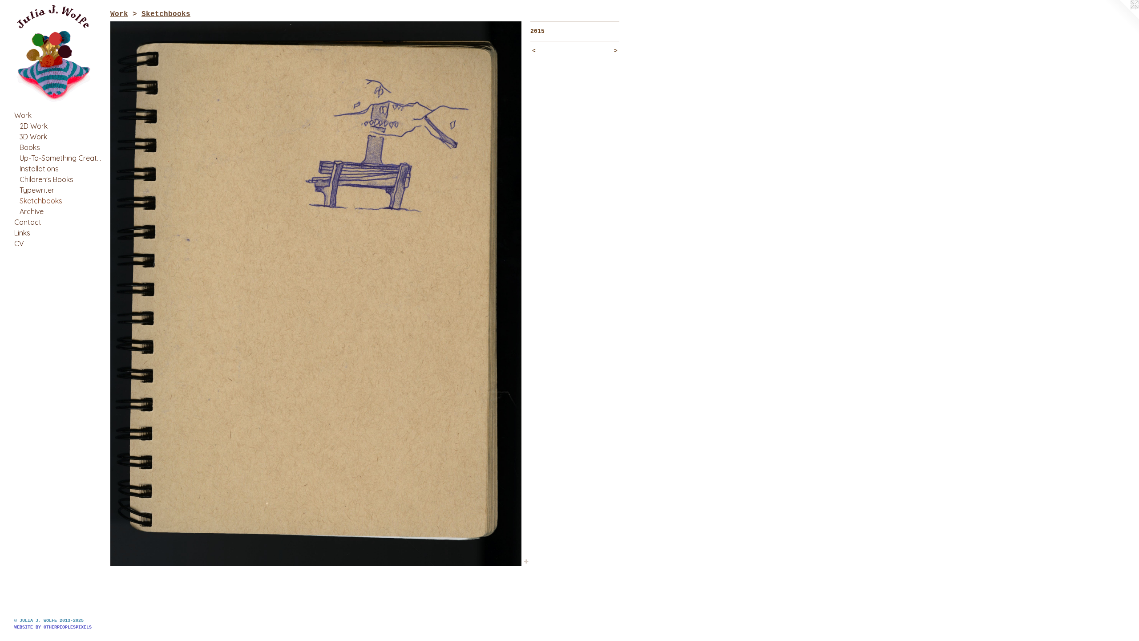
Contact (27, 222)
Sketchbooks (41, 200)
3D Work (33, 136)
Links (22, 232)
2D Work (34, 126)
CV (19, 243)
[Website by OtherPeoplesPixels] (1121, 18)
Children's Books (46, 179)
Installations (39, 168)
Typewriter (37, 190)
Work (23, 115)
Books (30, 147)
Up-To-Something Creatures (61, 158)
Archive (32, 211)
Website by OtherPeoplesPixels (53, 627)
